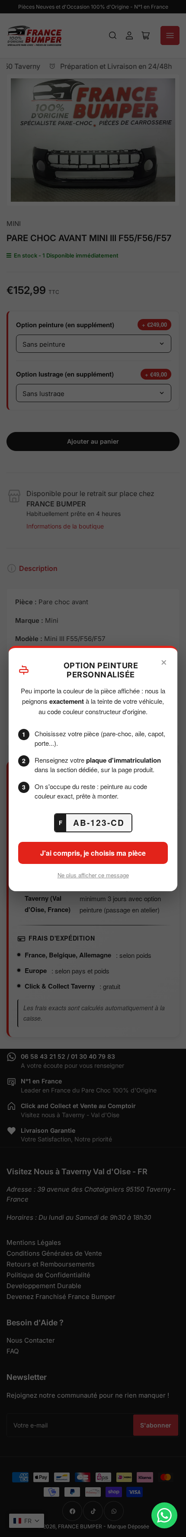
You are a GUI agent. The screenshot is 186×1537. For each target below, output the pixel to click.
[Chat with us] (164, 1515)
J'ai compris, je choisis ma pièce (93, 853)
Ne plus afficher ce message (93, 875)
